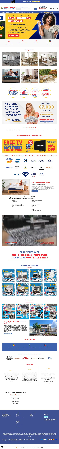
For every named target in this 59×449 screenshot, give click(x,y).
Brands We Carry (15, 3)
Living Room (3, 12)
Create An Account (9, 3)
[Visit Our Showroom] (50, 42)
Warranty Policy (18, 418)
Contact (31, 413)
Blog (35, 438)
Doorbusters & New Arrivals (48, 12)
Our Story (23, 3)
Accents (33, 12)
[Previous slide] (2, 26)
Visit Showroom (34, 190)
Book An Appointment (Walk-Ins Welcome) (32, 3)
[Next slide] (57, 26)
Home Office (28, 12)
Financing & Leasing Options (20, 417)
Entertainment (23, 12)
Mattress (17, 12)
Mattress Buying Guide (19, 424)
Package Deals (3, 3)
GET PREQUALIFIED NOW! (35, 1)
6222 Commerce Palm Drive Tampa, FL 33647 (43, 7)
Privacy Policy (18, 419)
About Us (6, 438)
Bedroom (7, 12)
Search (17, 413)
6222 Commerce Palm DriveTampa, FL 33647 (6, 414)
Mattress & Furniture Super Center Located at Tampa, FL (16, 439)
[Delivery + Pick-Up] (9, 42)
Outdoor (37, 12)
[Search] (35, 9)
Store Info (20, 3)
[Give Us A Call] (36, 42)
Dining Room (13, 12)
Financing (41, 12)
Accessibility (18, 420)
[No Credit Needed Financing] (23, 42)
